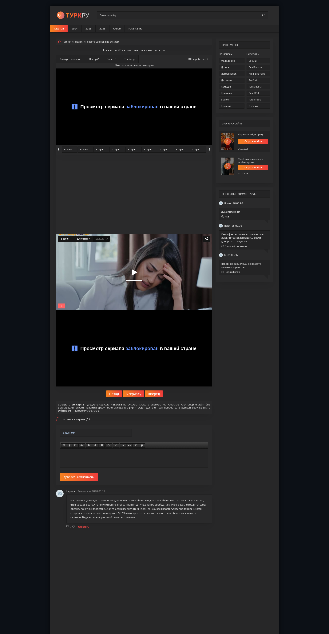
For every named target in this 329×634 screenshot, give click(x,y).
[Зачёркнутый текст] (81, 445)
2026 (102, 28)
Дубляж (253, 106)
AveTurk (253, 80)
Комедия (226, 86)
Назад (114, 394)
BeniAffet (254, 93)
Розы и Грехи (232, 272)
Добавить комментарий (79, 477)
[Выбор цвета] (116, 445)
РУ (77, 15)
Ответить (83, 526)
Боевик (225, 99)
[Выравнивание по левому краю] (89, 445)
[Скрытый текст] (123, 445)
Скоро (117, 28)
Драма (225, 67)
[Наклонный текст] (69, 445)
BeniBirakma (255, 67)
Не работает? (200, 59)
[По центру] (95, 445)
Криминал (226, 93)
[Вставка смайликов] (108, 445)
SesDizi (253, 60)
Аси (227, 216)
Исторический (229, 73)
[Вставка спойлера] (142, 445)
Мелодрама (228, 60)
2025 (88, 28)
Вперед (154, 394)
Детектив (226, 80)
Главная (59, 28)
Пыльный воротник (236, 246)
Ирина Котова (257, 73)
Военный (226, 106)
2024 (75, 28)
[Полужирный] (64, 445)
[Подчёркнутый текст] (75, 445)
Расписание (135, 28)
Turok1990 (255, 99)
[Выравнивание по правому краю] (101, 445)
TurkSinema (255, 86)
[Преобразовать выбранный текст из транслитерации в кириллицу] (136, 445)
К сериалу (133, 394)
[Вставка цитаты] (129, 445)
